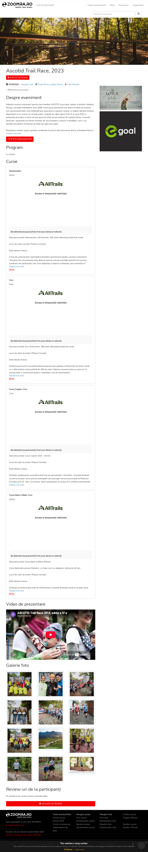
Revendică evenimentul (18, 90)
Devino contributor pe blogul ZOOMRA (24, 835)
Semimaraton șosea (85, 821)
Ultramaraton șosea (85, 827)
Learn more (79, 849)
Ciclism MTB (58, 821)
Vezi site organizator (20, 139)
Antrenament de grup (60, 829)
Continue (68, 849)
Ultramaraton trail (108, 827)
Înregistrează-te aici (15, 825)
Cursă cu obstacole (61, 824)
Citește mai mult (13, 133)
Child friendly (73, 84)
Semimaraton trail (108, 821)
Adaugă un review (18, 77)
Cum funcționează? (45, 5)
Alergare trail (27, 84)
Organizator (138, 5)
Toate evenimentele (96, 5)
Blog (112, 5)
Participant (123, 5)
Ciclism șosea (59, 817)
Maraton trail (105, 824)
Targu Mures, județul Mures (50, 84)
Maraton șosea (83, 824)
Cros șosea (81, 817)
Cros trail (104, 817)
